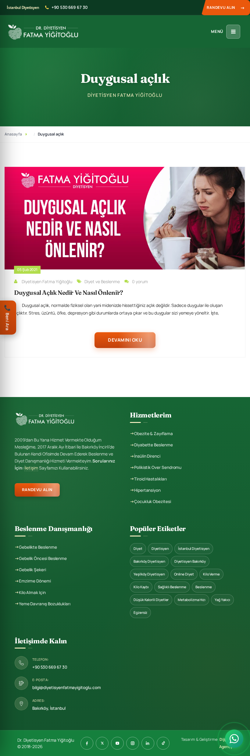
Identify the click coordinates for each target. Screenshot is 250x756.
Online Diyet (184, 574)
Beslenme (203, 587)
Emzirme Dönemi (35, 581)
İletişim (31, 468)
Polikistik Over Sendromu (157, 467)
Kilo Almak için (32, 592)
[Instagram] (132, 743)
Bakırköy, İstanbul (49, 708)
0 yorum (140, 281)
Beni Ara (7, 317)
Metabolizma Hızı (191, 599)
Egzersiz (140, 612)
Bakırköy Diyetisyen (149, 561)
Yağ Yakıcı (222, 599)
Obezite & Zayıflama (153, 433)
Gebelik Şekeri (32, 569)
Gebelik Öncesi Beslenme (43, 558)
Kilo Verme (211, 574)
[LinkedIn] (147, 743)
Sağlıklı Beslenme (172, 587)
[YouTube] (117, 743)
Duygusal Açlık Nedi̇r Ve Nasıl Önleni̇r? (68, 292)
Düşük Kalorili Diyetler (151, 599)
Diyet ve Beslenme (102, 281)
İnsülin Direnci (147, 456)
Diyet (138, 548)
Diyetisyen (160, 548)
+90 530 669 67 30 (70, 7)
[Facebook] (86, 743)
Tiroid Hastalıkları (150, 479)
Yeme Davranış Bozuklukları (44, 604)
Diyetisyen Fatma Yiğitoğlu (47, 281)
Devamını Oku (125, 340)
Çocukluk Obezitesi (152, 501)
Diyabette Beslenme (153, 445)
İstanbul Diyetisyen (193, 548)
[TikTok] (163, 743)
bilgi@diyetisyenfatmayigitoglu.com (66, 687)
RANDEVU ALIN (37, 489)
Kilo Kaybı (141, 587)
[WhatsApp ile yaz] (234, 740)
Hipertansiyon (147, 490)
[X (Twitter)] (102, 743)
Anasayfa (13, 134)
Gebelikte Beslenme (38, 547)
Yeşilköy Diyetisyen (149, 574)
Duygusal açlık (51, 134)
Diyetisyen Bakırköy (190, 561)
